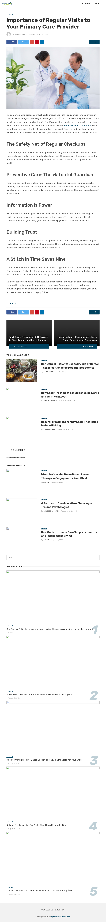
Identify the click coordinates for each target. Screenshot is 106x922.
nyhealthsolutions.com (60, 917)
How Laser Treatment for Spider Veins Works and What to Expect (70, 394)
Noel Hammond (50, 401)
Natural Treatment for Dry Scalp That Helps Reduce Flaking (69, 423)
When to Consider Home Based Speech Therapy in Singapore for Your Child (65, 476)
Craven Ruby (49, 429)
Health (9, 14)
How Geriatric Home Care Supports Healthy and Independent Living (69, 534)
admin (46, 482)
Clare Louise (20, 34)
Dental (9, 887)
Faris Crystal (50, 372)
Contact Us (47, 910)
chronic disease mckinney (77, 125)
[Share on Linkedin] (42, 42)
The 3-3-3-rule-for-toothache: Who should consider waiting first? (39, 890)
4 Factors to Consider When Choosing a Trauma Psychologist (66, 505)
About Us (60, 910)
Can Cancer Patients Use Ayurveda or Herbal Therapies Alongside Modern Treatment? (70, 365)
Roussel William (51, 511)
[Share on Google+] (32, 42)
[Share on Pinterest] (37, 42)
